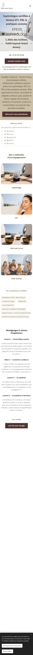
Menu (30, 6)
